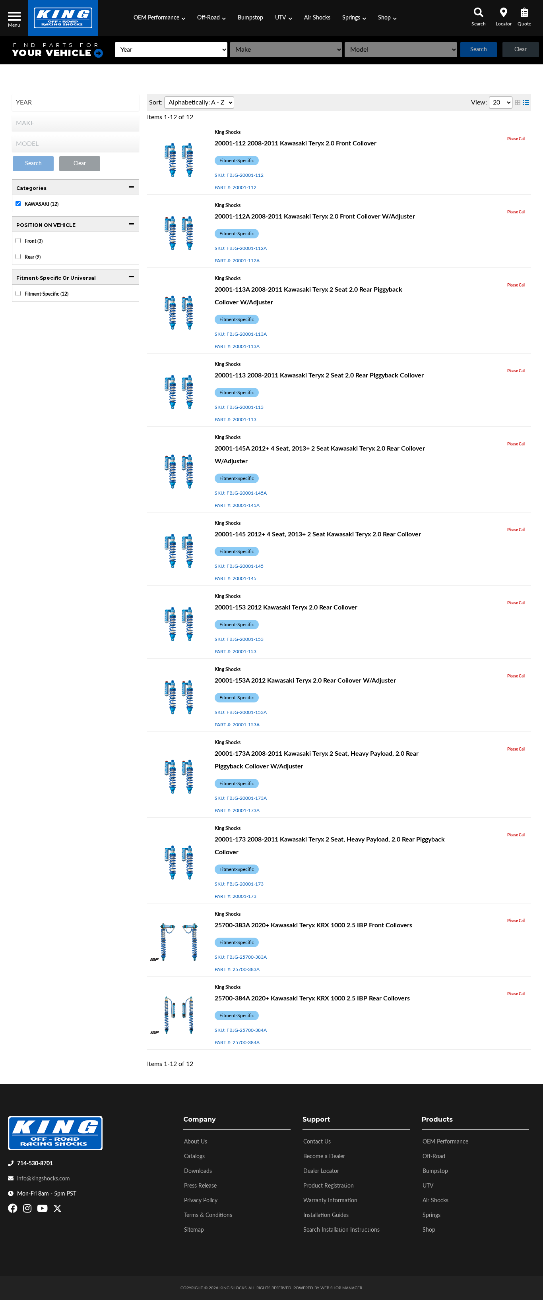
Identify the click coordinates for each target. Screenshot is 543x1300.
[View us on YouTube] (43, 1210)
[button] (159, 18)
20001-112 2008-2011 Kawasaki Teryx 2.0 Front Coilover (295, 143)
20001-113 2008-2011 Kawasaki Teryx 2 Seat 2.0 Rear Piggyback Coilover (319, 375)
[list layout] (526, 102)
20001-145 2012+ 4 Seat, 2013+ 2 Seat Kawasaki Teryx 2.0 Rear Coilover (318, 534)
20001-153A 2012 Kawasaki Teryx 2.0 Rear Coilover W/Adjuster (305, 680)
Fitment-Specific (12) (46, 294)
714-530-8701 (35, 1164)
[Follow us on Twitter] (57, 1210)
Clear (520, 49)
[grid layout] (517, 102)
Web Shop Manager (341, 1288)
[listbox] (171, 49)
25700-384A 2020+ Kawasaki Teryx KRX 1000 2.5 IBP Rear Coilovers (312, 998)
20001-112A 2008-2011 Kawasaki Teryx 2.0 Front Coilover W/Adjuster (315, 216)
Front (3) (34, 241)
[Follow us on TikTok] (66, 1210)
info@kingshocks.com (43, 1179)
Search (478, 49)
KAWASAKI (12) (41, 204)
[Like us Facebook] (13, 1210)
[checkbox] (18, 203)
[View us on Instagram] (28, 1210)
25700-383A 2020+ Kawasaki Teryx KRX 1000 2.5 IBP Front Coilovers (313, 925)
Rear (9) (33, 257)
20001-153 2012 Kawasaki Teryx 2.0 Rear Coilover (286, 607)
